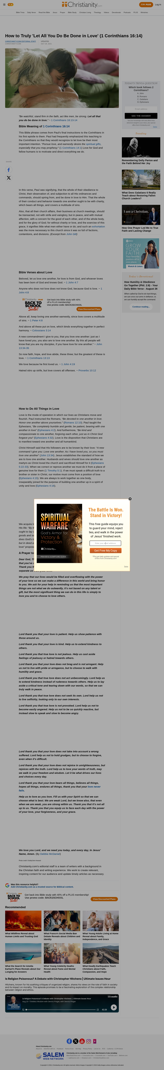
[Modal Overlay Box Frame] (82, 535)
